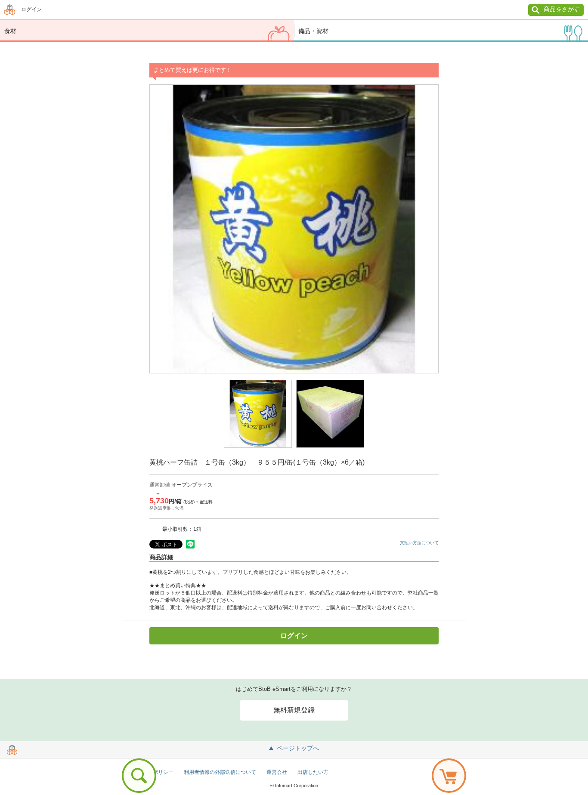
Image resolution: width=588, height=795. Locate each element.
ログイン (31, 9)
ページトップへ (298, 748)
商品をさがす (562, 9)
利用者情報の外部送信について (220, 772)
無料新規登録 (294, 710)
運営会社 (276, 772)
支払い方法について (419, 542)
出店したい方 (312, 772)
